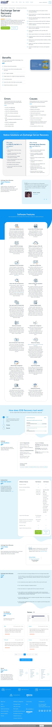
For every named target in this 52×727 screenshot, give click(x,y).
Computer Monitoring (17, 718)
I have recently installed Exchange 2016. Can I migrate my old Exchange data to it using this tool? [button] (34, 602)
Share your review (26, 659)
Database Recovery (17, 715)
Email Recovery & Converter (19, 711)
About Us (3, 706)
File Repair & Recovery (18, 713)
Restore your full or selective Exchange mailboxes (35, 345)
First (16, 654)
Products (6, 8)
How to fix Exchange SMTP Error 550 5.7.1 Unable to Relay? (22, 672)
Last (36, 654)
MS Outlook (15, 708)
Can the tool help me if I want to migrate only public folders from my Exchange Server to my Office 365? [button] (34, 598)
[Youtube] (47, 711)
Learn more (37, 725)
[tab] (34, 574)
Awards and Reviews (5, 708)
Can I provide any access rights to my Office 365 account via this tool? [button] (32, 582)
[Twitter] (45, 711)
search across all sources (19, 292)
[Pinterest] (50, 711)
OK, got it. (41, 725)
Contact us (40, 2)
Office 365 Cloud (16, 706)
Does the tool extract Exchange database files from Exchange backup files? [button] (33, 573)
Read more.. (16, 275)
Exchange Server (12, 8)
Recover (7, 428)
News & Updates (4, 713)
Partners (2, 715)
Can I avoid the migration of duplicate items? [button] (27, 585)
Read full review (44, 551)
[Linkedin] (42, 711)
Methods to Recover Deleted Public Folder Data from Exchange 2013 (43, 674)
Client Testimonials (4, 711)
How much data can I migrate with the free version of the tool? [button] (31, 588)
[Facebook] (40, 711)
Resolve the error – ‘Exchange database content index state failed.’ (32, 673)
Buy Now (14, 27)
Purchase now (46, 532)
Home (2, 8)
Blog (27, 704)
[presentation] (44, 199)
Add (11, 419)
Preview (7, 425)
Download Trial (5, 27)
